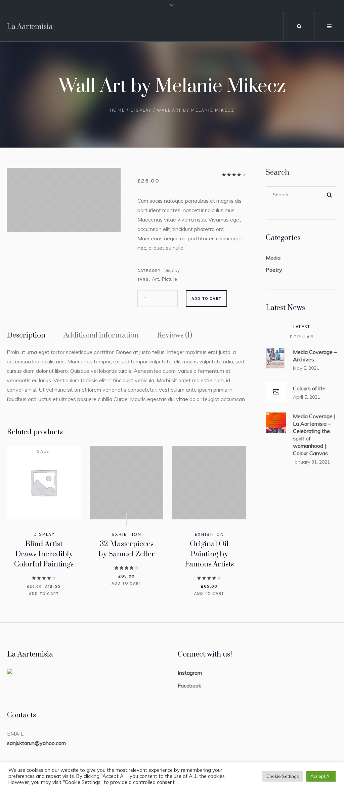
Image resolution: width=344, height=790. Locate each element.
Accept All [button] (321, 776)
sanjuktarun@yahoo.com (36, 743)
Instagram (190, 672)
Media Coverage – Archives (315, 356)
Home (117, 110)
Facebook (189, 685)
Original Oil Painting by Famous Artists (209, 554)
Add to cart (206, 298)
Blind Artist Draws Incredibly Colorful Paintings (44, 554)
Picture (169, 279)
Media (273, 257)
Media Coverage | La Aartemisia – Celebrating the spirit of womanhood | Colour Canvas (314, 435)
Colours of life (309, 388)
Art (155, 279)
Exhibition (126, 534)
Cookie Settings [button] (282, 776)
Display (141, 110)
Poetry (274, 269)
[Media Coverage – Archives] (276, 357)
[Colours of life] (276, 392)
